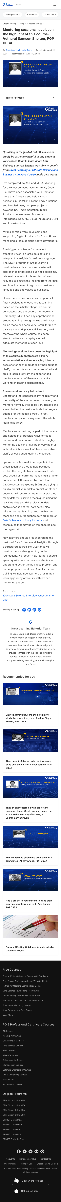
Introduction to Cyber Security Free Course (23, 1000)
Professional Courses (12, 1084)
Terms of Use (26, 1164)
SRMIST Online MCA (12, 1124)
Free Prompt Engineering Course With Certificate (25, 981)
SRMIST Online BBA (12, 1129)
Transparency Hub (27, 1159)
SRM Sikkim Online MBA (14, 1100)
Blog (18, 4)
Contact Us (45, 1159)
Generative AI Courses (13, 1040)
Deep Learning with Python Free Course (21, 995)
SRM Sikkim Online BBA (14, 1110)
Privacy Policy (9, 1164)
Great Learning (9, 24)
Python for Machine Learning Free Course (22, 986)
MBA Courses (9, 1050)
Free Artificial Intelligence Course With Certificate (25, 976)
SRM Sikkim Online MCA (14, 1105)
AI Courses (8, 1031)
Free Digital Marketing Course (16, 1005)
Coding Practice (12, 14)
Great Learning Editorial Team (18, 50)
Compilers (32, 14)
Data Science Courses (13, 1045)
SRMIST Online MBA (12, 1120)
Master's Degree (10, 1055)
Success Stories (34, 24)
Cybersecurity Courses (13, 1060)
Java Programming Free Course (17, 1010)
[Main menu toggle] (54, 5)
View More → (9, 1015)
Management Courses (13, 1065)
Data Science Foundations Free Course (21, 991)
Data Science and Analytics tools (22, 520)
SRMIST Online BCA (12, 1134)
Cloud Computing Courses (15, 1074)
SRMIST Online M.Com (13, 1139)
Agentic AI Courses (12, 1036)
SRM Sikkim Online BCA (14, 1115)
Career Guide (50, 14)
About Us (10, 1159)
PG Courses (8, 1079)
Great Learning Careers (47, 1164)
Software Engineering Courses (17, 1070)
